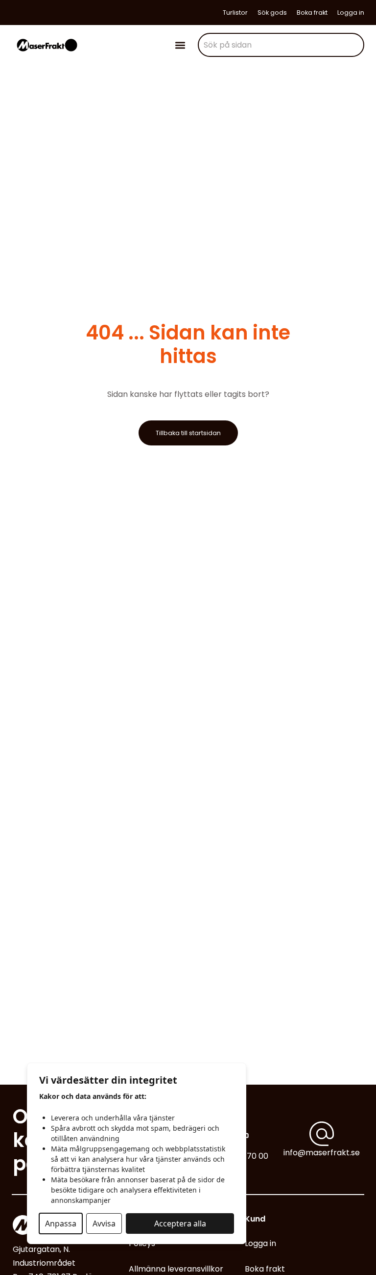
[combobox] (281, 45)
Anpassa (60, 1223)
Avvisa (104, 1223)
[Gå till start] (47, 45)
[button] (180, 45)
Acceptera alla (180, 1223)
